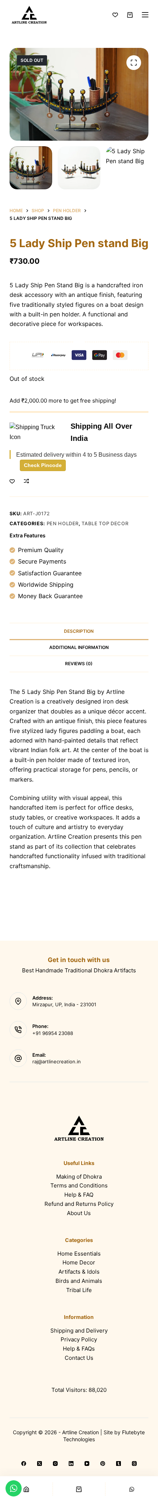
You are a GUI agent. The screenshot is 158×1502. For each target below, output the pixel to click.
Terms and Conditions (79, 1185)
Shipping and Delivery (79, 1330)
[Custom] (131, 1489)
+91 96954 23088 (52, 1033)
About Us (79, 1213)
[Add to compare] (26, 481)
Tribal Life (79, 1290)
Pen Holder (63, 523)
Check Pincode (43, 465)
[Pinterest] (102, 1463)
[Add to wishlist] (12, 481)
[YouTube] (87, 1463)
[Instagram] (55, 1463)
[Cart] (79, 1489)
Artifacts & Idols (79, 1271)
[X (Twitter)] (39, 1463)
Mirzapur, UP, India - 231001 (64, 1004)
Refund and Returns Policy (79, 1203)
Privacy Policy (79, 1339)
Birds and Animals (78, 1280)
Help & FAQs (79, 1348)
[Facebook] (23, 1463)
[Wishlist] (115, 15)
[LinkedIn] (71, 1463)
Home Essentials (79, 1253)
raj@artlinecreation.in (56, 1061)
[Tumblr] (118, 1463)
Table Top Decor (105, 523)
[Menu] (145, 14)
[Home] (26, 1489)
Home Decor (78, 1262)
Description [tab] (79, 631)
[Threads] (134, 1463)
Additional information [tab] (79, 647)
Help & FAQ (78, 1194)
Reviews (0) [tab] (79, 663)
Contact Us (79, 1357)
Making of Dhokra (79, 1176)
